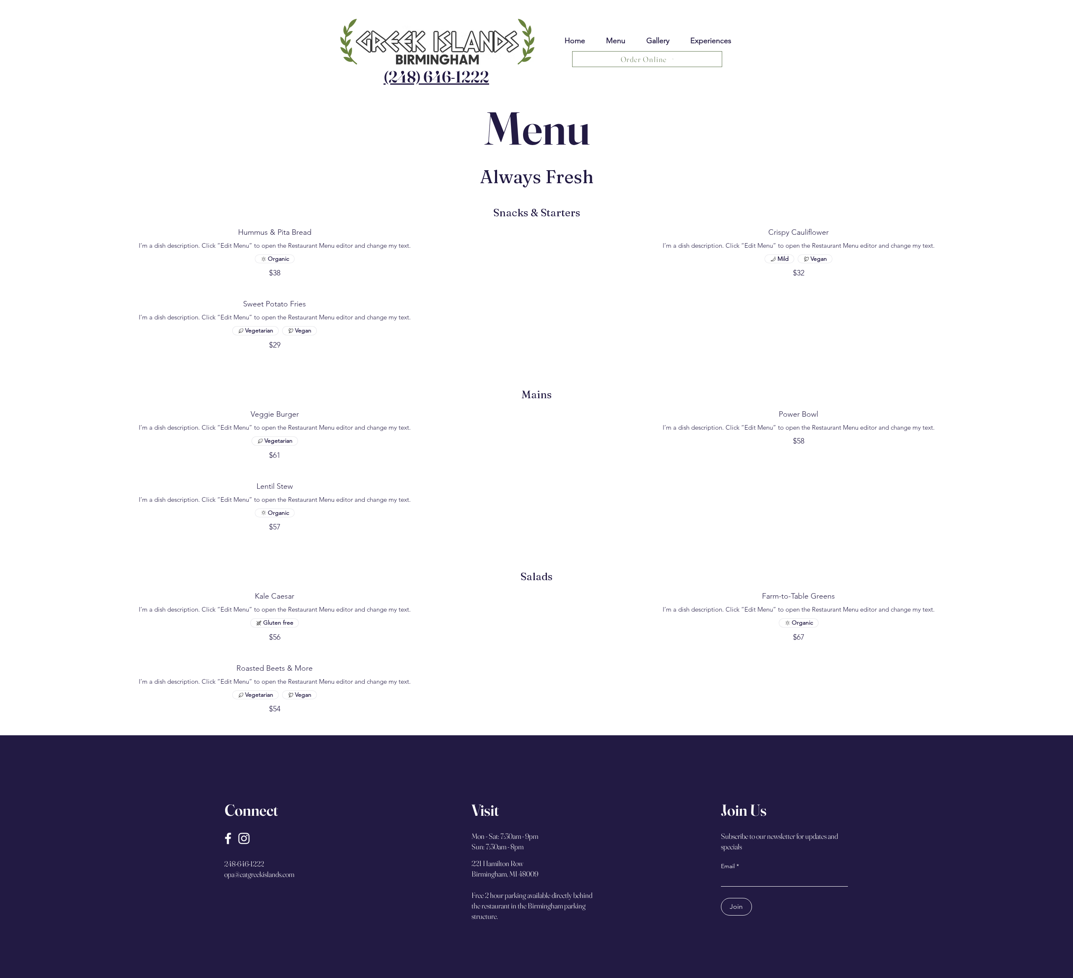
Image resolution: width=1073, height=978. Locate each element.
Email (728, 866)
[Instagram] (243, 838)
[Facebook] (228, 838)
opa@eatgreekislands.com (259, 874)
